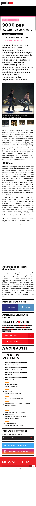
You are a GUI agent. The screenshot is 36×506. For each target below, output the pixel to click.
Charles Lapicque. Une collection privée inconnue (17, 404)
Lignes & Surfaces (12, 364)
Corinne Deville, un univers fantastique (15, 413)
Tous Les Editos (18, 341)
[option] (18, 100)
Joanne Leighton (13, 41)
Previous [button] (6, 100)
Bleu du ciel (9, 379)
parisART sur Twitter (15, 445)
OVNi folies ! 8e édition (14, 398)
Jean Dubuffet (10, 423)
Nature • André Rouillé (13, 369)
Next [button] (29, 100)
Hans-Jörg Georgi (11, 384)
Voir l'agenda (18, 336)
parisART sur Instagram (18, 451)
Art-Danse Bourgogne (16, 38)
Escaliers (8, 374)
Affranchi (8, 391)
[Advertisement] (18, 244)
